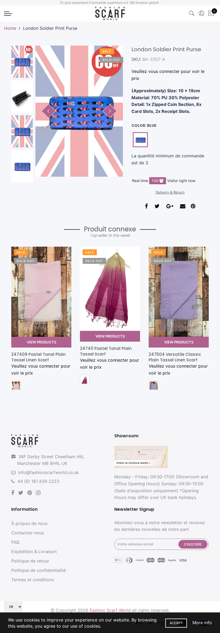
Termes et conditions (32, 579)
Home (10, 28)
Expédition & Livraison (34, 551)
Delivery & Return (170, 192)
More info (202, 622)
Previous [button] (48, 111)
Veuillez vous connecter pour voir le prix (167, 75)
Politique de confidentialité (38, 570)
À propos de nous (29, 523)
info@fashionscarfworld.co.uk (48, 472)
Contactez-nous (27, 532)
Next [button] (109, 111)
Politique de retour (30, 561)
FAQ (15, 542)
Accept (176, 623)
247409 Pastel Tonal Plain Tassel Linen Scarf (38, 357)
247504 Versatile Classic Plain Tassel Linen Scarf (175, 357)
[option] (79, 111)
